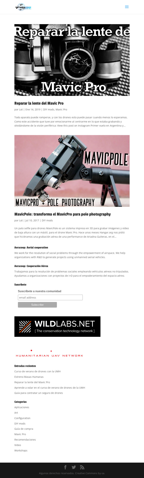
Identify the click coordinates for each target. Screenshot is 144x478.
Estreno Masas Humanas (29, 376)
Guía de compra (23, 428)
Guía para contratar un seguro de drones (38, 393)
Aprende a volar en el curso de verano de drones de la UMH (49, 387)
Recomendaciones (25, 439)
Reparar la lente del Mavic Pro (39, 103)
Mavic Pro (61, 109)
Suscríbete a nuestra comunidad (39, 291)
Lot (21, 109)
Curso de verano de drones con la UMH (37, 371)
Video (17, 445)
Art (16, 412)
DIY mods (48, 109)
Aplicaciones (21, 407)
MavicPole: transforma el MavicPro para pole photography (62, 214)
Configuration (22, 418)
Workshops (20, 450)
